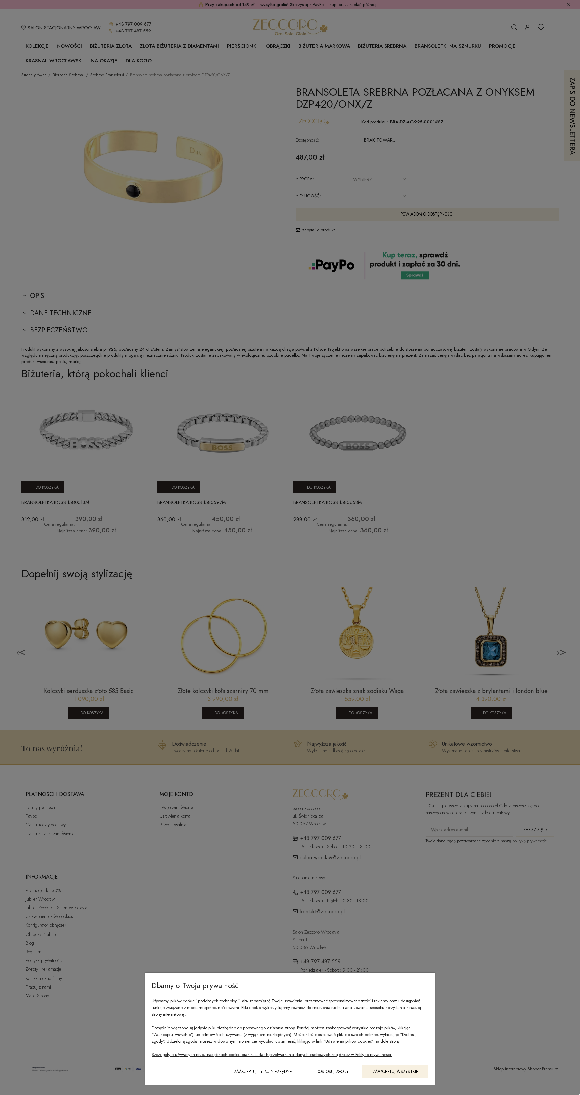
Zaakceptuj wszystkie (395, 1071)
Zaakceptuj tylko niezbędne (263, 1071)
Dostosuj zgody (332, 1071)
